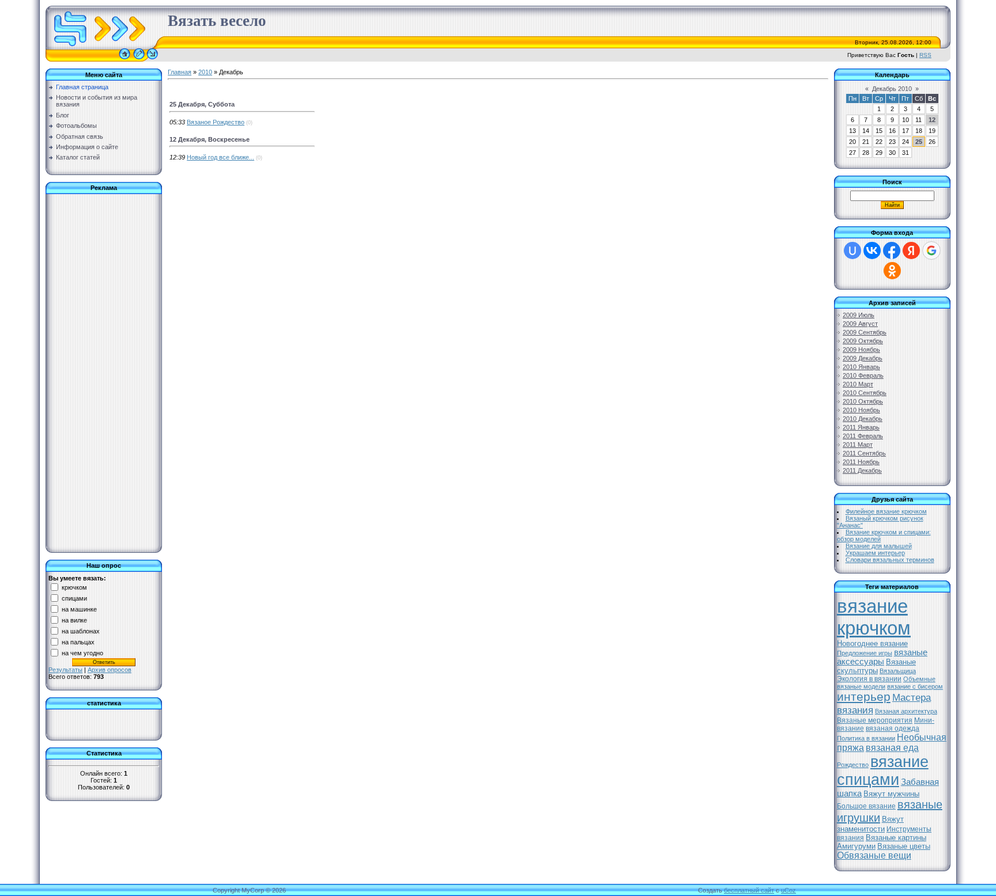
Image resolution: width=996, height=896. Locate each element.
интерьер (864, 697)
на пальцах (78, 641)
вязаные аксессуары (882, 657)
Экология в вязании (869, 679)
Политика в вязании (866, 738)
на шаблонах (81, 630)
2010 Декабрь (862, 418)
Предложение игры (864, 653)
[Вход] (152, 59)
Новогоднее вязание (872, 643)
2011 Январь (861, 427)
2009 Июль (858, 315)
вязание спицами (883, 770)
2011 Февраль (863, 435)
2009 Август (860, 323)
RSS (925, 55)
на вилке (74, 619)
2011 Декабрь (862, 470)
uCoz (788, 890)
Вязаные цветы (903, 846)
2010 (205, 72)
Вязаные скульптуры (876, 666)
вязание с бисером (915, 686)
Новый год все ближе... (220, 157)
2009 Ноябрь (861, 349)
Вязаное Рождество (215, 122)
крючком (74, 586)
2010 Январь (861, 366)
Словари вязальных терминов (890, 559)
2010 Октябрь (863, 401)
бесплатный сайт (749, 890)
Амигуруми (856, 846)
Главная (179, 72)
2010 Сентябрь (864, 392)
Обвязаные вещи (874, 855)
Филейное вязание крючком (886, 511)
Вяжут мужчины (891, 793)
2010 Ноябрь (861, 410)
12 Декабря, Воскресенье (209, 139)
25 (918, 141)
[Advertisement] (94, 369)
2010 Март (858, 384)
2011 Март (858, 444)
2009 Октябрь (863, 340)
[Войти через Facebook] (891, 250)
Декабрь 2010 (892, 88)
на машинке (79, 608)
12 (932, 119)
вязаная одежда (892, 728)
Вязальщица (898, 670)
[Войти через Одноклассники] (892, 270)
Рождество (853, 764)
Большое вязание (866, 806)
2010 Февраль (863, 375)
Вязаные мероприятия (874, 720)
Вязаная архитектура (906, 711)
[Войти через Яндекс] (911, 250)
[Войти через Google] (931, 250)
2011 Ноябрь (861, 461)
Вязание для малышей (879, 545)
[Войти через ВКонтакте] (872, 250)
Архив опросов (109, 669)
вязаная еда (892, 748)
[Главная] (124, 59)
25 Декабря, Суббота (202, 104)
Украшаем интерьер (875, 552)
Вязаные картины (896, 837)
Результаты (65, 669)
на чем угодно (82, 652)
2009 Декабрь (862, 358)
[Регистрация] (139, 59)
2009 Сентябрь (864, 332)
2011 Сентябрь (864, 453)
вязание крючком (874, 617)
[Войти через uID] (852, 250)
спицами (74, 597)
